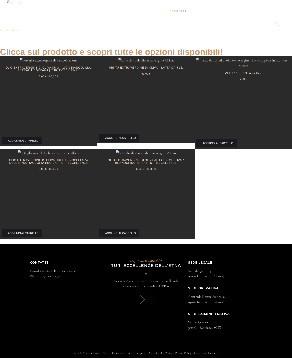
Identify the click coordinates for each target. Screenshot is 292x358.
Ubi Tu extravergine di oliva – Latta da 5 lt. (146, 67)
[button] (22, 140)
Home (4, 30)
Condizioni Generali (206, 353)
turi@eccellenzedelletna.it (58, 271)
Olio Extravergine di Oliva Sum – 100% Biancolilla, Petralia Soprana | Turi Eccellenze (49, 69)
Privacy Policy (183, 353)
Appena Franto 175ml (243, 72)
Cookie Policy (164, 353)
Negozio (17, 30)
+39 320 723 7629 (51, 276)
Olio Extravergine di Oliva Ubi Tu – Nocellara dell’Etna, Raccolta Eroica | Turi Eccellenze (48, 161)
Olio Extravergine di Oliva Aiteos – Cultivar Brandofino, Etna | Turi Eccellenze (146, 161)
